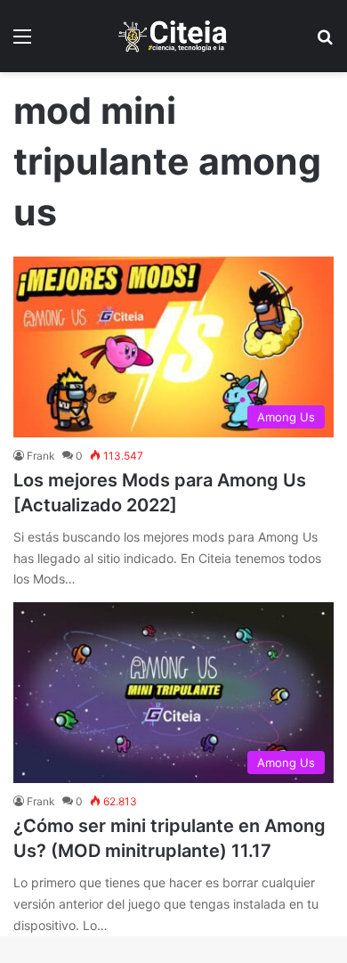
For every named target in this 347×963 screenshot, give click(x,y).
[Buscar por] (325, 42)
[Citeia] (173, 36)
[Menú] (22, 42)
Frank (41, 455)
